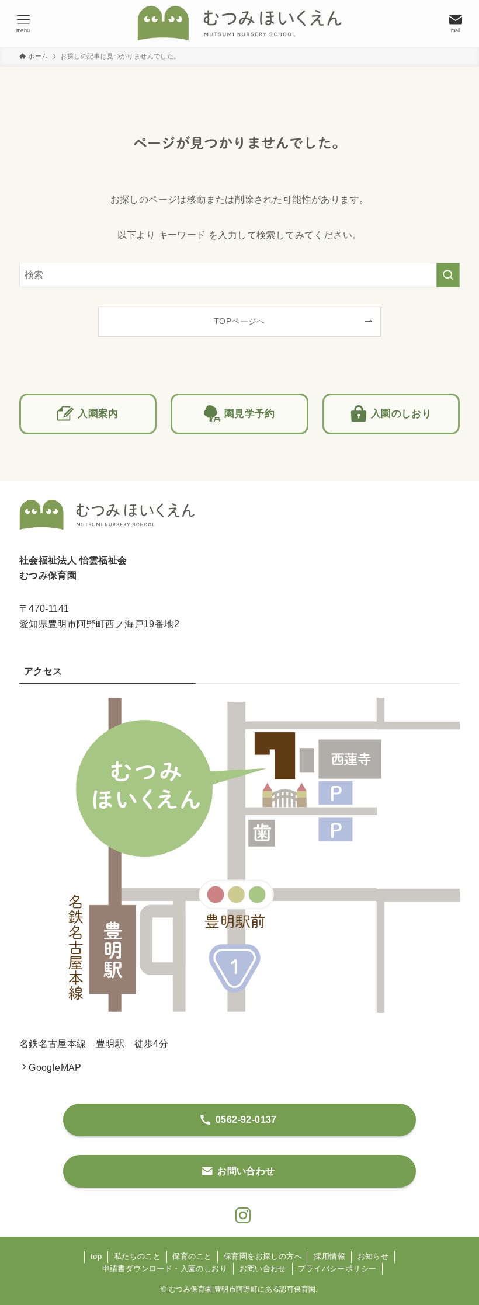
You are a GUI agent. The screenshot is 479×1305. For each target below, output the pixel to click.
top (96, 1256)
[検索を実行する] (448, 275)
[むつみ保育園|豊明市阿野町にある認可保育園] (239, 23)
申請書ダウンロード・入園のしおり (164, 1268)
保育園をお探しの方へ (263, 1256)
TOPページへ (239, 321)
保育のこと (191, 1256)
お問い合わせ (262, 1268)
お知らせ (373, 1256)
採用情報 (329, 1256)
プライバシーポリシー (337, 1268)
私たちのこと (137, 1256)
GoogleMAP (55, 1068)
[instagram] (239, 1212)
